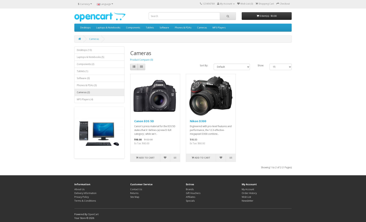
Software (164, 27)
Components (133, 27)
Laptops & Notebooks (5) (90, 57)
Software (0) (83, 78)
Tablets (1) (82, 71)
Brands (190, 189)
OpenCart (93, 214)
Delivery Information (85, 193)
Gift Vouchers (193, 193)
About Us (79, 189)
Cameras (202, 27)
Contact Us (136, 189)
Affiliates (190, 197)
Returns (134, 193)
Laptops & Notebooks (108, 27)
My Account (248, 189)
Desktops (85, 27)
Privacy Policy (81, 197)
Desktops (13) (84, 50)
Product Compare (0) (141, 59)
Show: (261, 65)
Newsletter (247, 200)
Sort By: (204, 65)
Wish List (246, 197)
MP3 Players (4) (85, 99)
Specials (190, 200)
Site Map (134, 197)
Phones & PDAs (183, 27)
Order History (249, 193)
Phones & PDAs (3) (87, 85)
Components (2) (85, 64)
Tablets (150, 27)
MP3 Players (219, 27)
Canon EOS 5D (144, 121)
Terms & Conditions (85, 200)
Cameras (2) (83, 92)
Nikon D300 (198, 121)
